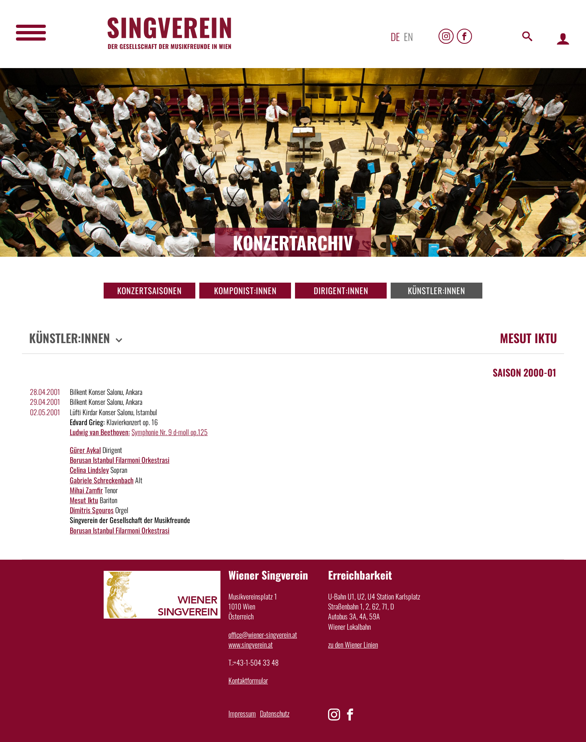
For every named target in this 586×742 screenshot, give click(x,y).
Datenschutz (274, 713)
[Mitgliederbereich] (563, 38)
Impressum (242, 713)
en (408, 36)
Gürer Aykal (85, 450)
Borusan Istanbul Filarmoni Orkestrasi (119, 460)
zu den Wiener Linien (353, 644)
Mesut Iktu (84, 500)
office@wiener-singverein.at (262, 634)
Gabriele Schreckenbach (102, 480)
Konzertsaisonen (149, 290)
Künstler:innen (436, 290)
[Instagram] (446, 36)
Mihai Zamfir (86, 490)
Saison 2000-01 (524, 372)
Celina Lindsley (89, 470)
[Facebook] (464, 36)
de (395, 36)
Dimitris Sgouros (92, 510)
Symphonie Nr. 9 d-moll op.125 (170, 432)
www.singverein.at (250, 644)
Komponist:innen (245, 290)
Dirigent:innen (341, 290)
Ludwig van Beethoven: (100, 432)
